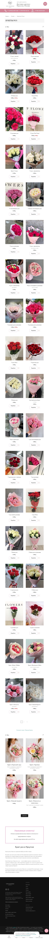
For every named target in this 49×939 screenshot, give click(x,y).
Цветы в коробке (28, 893)
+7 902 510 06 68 (40, 10)
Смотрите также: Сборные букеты (24, 730)
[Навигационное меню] (45, 3)
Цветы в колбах (7, 906)
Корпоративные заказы (29, 907)
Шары (6, 917)
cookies (14, 927)
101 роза (27, 890)
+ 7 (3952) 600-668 (12, 10)
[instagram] (8, 889)
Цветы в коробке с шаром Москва (10, 912)
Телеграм (32, 11)
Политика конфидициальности (30, 910)
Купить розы (28, 884)
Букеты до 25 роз (20, 16)
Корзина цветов (28, 895)
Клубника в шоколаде (29, 899)
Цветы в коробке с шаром (30, 897)
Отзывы (6, 910)
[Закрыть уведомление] (38, 932)
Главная (7, 16)
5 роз (27, 886)
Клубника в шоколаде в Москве (10, 915)
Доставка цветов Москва (9, 914)
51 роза (27, 888)
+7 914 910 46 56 (24, 10)
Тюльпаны (6, 908)
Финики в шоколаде (29, 901)
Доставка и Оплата (29, 908)
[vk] (6, 889)
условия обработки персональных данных (26, 935)
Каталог (13, 16)
